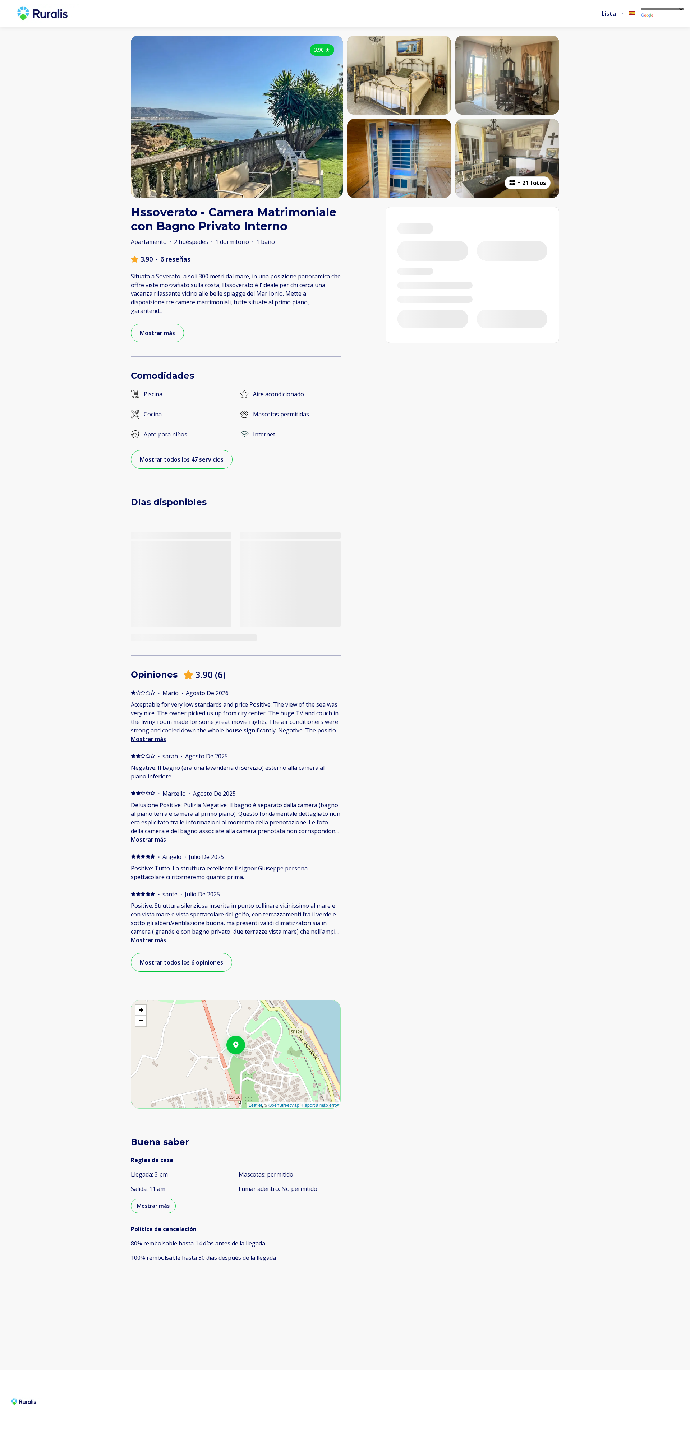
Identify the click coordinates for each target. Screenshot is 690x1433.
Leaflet (255, 1105)
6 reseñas (175, 259)
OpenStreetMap (283, 1105)
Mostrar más (148, 739)
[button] (245, 1063)
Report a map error (320, 1105)
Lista (608, 13)
